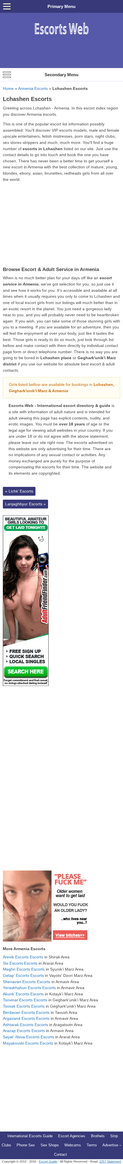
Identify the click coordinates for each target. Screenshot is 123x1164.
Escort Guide (48, 1161)
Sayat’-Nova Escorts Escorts (28, 1037)
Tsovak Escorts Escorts (24, 1006)
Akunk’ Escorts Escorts (23, 994)
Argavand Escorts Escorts (26, 1018)
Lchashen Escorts (27, 99)
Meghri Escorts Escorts (24, 969)
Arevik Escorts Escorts (23, 957)
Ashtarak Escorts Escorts (25, 1024)
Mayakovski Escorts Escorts (28, 1043)
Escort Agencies (71, 1136)
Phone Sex (26, 1145)
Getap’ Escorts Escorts (23, 975)
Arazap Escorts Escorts (24, 1030)
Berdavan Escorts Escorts (26, 1012)
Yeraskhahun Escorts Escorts (29, 987)
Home (8, 88)
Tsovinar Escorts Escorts (25, 1000)
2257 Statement (110, 1161)
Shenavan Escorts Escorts (26, 981)
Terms (92, 1145)
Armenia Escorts (33, 88)
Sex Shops (50, 1145)
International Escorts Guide (30, 1136)
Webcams (72, 1145)
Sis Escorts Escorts (20, 963)
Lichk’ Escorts (19, 491)
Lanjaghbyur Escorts (25, 504)
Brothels (98, 1136)
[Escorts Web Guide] (61, 37)
